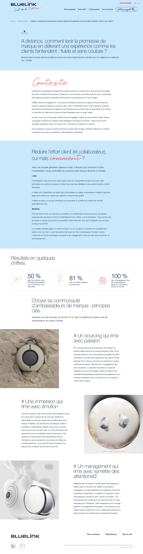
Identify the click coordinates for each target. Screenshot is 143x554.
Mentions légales (69, 545)
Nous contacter (93, 534)
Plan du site (127, 534)
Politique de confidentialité (84, 545)
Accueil (13, 21)
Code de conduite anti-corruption (121, 545)
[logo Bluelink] (26, 7)
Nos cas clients (22, 21)
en (139, 3)
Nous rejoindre (125, 3)
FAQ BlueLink (111, 534)
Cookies (95, 545)
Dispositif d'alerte (104, 545)
